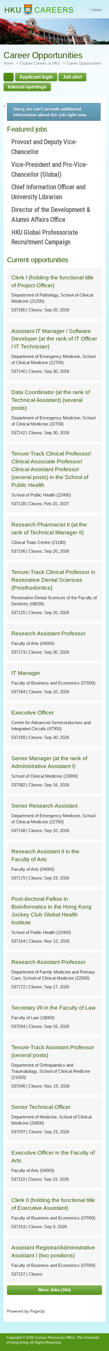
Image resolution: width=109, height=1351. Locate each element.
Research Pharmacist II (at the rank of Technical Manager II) (49, 529)
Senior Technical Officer (41, 1107)
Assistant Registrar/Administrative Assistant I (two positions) (53, 1251)
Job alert (72, 76)
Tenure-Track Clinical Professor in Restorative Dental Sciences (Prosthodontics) (53, 580)
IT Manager (25, 673)
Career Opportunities (84, 63)
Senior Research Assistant (44, 806)
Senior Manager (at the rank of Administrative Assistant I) (49, 762)
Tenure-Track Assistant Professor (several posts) (52, 1051)
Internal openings (27, 86)
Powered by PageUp (26, 1311)
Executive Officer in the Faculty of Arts (53, 1157)
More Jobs (53, 1289)
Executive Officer (32, 713)
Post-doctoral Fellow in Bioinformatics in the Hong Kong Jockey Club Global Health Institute (51, 911)
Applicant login (36, 76)
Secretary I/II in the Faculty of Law (53, 1008)
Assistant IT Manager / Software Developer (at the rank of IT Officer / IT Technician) (54, 339)
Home (96, 10)
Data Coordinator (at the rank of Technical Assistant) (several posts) (50, 400)
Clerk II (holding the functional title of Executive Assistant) (53, 1204)
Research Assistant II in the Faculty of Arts (45, 855)
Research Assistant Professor (48, 633)
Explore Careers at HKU (40, 63)
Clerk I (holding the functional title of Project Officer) (52, 281)
